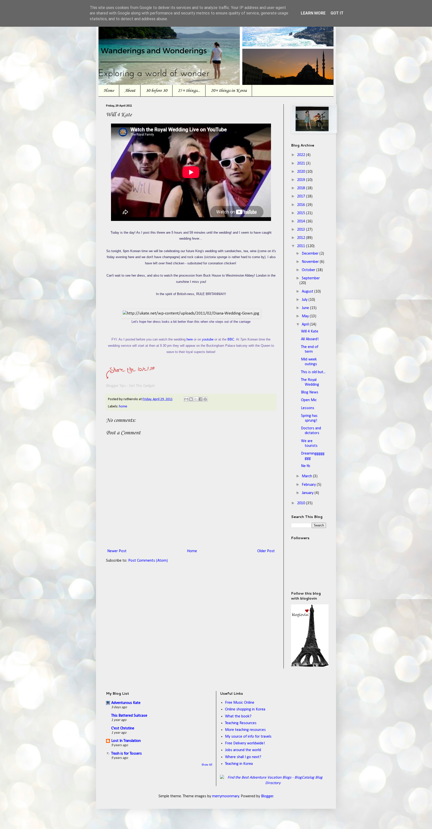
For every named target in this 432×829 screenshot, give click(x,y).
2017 (301, 196)
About (129, 90)
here (189, 339)
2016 (301, 205)
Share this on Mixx (221, 375)
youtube (208, 339)
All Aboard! (310, 339)
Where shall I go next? (243, 757)
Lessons (307, 408)
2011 (301, 246)
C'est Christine (122, 728)
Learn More (313, 13)
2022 (301, 155)
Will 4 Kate (309, 331)
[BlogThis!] (191, 399)
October (309, 270)
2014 (301, 221)
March (307, 476)
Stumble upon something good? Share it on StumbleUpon (146, 375)
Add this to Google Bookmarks (176, 375)
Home (109, 90)
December (311, 254)
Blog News (309, 392)
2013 (301, 230)
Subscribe (236, 375)
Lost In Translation (126, 741)
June (306, 308)
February (309, 485)
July (305, 300)
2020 (301, 172)
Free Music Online (239, 703)
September (311, 278)
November (311, 262)
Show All (207, 764)
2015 (301, 213)
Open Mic (309, 400)
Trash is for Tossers (126, 754)
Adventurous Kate (125, 703)
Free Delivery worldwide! (245, 743)
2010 (301, 503)
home (123, 406)
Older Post (266, 551)
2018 (301, 188)
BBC (231, 339)
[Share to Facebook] (200, 399)
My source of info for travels (248, 737)
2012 (301, 238)
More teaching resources (245, 730)
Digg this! (131, 375)
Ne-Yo (305, 466)
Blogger (267, 796)
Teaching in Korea (239, 764)
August (308, 292)
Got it (337, 13)
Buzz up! (251, 375)
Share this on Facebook (206, 375)
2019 (301, 180)
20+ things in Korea (229, 90)
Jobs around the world (243, 750)
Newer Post (116, 551)
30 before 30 (156, 90)
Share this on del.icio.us (116, 375)
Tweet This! (191, 375)
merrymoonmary (225, 796)
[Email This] (186, 399)
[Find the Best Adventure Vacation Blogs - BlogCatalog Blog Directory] (273, 783)
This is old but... (313, 372)
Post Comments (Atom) (148, 561)
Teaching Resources (240, 723)
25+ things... (189, 90)
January (308, 493)
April (306, 325)
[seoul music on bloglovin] (309, 666)
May (306, 316)
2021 (301, 164)
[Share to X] (195, 399)
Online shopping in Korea (245, 709)
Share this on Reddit (161, 375)
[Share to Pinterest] (205, 399)
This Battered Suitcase (129, 716)
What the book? (238, 716)
